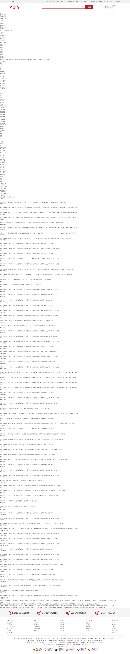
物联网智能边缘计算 (74, 605)
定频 (1, 135)
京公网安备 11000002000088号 (38, 641)
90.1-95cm (3, 85)
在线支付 (62, 625)
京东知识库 (3, 15)
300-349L (2, 114)
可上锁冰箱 (63, 600)
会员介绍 (9, 625)
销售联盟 (70, 638)
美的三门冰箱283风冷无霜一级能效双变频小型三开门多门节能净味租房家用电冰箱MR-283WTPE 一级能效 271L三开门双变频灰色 (33, 202)
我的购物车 (110, 7)
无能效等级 (3, 106)
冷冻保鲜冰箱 (15, 600)
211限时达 (36, 625)
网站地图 (87, 605)
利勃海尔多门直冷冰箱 (90, 600)
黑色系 (1, 52)
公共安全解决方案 (48, 607)
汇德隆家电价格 (24, 600)
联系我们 (23, 638)
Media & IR (113, 638)
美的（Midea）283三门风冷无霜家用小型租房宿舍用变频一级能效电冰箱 (18, 501)
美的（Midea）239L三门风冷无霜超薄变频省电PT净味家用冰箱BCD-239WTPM (20, 284)
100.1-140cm (3, 185)
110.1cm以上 (3, 88)
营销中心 (50, 638)
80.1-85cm (3, 82)
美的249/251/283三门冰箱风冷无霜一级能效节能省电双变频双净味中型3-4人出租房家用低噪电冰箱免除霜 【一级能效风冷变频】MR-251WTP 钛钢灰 (38, 377)
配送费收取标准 (38, 628)
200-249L (2, 111)
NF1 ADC (110, 605)
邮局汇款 (62, 628)
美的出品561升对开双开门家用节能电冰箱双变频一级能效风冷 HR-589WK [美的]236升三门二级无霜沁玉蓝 (27, 418)
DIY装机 (114, 625)
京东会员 (78, 1)
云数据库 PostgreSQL (29, 605)
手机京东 (93, 1)
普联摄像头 (3, 18)
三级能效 (2, 102)
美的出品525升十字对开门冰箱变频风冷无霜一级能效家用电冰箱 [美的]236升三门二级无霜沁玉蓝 (24, 408)
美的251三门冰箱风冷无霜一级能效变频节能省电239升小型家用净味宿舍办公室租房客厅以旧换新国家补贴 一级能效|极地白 (31, 222)
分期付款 (62, 626)
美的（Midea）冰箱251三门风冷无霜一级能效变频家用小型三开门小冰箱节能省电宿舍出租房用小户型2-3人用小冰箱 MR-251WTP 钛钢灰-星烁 (36, 269)
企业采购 (85, 1)
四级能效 (2, 104)
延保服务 (114, 626)
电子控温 (2, 126)
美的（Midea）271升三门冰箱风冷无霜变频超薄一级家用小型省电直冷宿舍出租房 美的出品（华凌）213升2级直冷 (29, 315)
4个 (1, 70)
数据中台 (43, 605)
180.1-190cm (3, 193)
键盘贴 (1, 23)
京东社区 (77, 638)
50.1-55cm (3, 149)
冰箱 (5, 30)
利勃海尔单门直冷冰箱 (35, 600)
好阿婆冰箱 (70, 600)
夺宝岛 (114, 623)
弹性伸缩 (100, 605)
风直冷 (1, 94)
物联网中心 (92, 607)
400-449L (2, 116)
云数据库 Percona (4, 605)
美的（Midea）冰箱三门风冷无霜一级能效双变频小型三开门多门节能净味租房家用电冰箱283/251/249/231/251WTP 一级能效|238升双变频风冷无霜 (37, 233)
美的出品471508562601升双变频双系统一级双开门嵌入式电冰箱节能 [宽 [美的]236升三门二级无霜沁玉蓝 (27, 279)
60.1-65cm (3, 75)
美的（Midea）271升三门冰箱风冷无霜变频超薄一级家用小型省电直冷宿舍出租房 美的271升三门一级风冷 (27, 253)
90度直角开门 (3, 42)
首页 (1, 30)
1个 (1, 64)
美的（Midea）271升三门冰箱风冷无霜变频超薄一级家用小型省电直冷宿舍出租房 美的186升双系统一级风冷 (27, 362)
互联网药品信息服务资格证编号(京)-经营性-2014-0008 (72, 641)
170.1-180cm (3, 192)
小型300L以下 (3, 61)
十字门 (1, 143)
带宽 (29, 607)
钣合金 (1, 176)
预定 (47, 605)
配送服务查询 (37, 626)
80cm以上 (2, 159)
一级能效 (2, 99)
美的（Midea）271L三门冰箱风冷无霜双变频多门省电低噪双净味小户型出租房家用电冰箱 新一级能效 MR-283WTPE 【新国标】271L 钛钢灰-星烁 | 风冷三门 (40, 413)
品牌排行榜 (3, 16)
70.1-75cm (3, 78)
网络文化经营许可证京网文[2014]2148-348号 (71, 643)
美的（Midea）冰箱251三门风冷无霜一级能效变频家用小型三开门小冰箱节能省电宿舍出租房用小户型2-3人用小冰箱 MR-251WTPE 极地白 (35, 238)
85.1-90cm (3, 83)
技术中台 (41, 607)
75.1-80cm (3, 80)
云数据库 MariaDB (100, 607)
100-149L (2, 121)
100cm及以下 (3, 183)
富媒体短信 (38, 605)
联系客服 (9, 632)
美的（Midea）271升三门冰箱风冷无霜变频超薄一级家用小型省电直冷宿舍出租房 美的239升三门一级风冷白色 (28, 295)
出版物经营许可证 (53, 643)
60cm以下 (2, 73)
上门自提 (36, 623)
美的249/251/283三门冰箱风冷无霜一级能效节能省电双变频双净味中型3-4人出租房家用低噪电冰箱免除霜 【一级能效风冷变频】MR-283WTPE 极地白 (38, 382)
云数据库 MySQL (93, 605)
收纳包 (1, 22)
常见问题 (9, 628)
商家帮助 (43, 638)
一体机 (1, 20)
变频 (1, 133)
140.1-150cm (3, 186)
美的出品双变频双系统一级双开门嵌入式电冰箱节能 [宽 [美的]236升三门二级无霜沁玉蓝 (22, 480)
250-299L (2, 113)
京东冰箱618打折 (78, 600)
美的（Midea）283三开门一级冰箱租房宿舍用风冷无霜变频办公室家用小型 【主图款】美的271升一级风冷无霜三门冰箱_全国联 (32, 490)
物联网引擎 (86, 607)
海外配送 (36, 630)
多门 (1, 145)
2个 (1, 66)
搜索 (89, 7)
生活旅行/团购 (11, 626)
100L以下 (2, 107)
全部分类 (2, 13)
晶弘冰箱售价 (45, 600)
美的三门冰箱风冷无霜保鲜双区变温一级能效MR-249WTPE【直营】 (17, 506)
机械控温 (2, 130)
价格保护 (88, 625)
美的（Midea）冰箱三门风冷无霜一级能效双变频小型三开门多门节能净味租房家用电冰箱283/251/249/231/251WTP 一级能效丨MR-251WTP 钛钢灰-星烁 (39, 212)
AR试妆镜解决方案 (71, 607)
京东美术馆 (3, 27)
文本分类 (82, 605)
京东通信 (114, 630)
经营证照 (86, 644)
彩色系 (1, 47)
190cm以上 (3, 195)
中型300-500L (3, 63)
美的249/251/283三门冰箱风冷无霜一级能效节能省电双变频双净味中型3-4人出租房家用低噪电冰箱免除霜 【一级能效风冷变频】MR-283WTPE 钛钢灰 (38, 372)
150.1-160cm (3, 188)
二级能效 (2, 101)
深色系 (1, 56)
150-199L (2, 109)
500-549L (2, 119)
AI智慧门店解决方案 (23, 607)
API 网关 (55, 607)
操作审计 (66, 605)
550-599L (2, 123)
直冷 (1, 97)
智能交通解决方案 (53, 605)
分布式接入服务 (35, 607)
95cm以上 (2, 174)
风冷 (1, 95)
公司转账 (62, 630)
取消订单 (88, 630)
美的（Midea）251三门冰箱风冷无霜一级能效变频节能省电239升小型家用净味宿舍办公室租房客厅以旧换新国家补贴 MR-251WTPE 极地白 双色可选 (38, 217)
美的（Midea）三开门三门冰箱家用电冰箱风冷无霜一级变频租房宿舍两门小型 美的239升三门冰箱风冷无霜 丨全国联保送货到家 (32, 434)
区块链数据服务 (62, 607)
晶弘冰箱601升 (112, 600)
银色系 (1, 54)
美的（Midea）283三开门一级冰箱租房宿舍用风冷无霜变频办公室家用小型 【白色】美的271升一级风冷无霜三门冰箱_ (30, 485)
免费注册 (56, 1)
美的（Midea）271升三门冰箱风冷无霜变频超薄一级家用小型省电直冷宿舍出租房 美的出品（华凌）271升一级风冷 (29, 248)
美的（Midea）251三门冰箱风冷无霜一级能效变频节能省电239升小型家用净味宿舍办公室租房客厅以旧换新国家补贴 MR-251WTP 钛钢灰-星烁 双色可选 (39, 207)
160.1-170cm (3, 190)
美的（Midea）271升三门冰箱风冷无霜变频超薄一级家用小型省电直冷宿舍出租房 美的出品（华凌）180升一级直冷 (29, 264)
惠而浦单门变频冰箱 (5, 600)
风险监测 (84, 638)
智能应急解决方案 (12, 607)
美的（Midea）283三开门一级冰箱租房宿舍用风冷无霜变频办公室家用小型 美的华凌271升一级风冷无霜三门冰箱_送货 (30, 495)
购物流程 (9, 623)
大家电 (9, 630)
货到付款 (62, 623)
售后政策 (88, 623)
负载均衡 (105, 605)
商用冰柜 (2, 39)
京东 (20, 7)
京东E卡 (114, 628)
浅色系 (1, 51)
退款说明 (88, 626)
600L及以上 (3, 125)
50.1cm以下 (3, 147)
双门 (1, 138)
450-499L (2, 118)
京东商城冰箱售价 (101, 600)
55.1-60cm (3, 150)
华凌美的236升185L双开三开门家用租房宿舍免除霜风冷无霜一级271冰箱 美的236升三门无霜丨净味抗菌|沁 (27, 325)
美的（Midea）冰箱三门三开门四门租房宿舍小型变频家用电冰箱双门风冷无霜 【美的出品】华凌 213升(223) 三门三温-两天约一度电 (33, 459)
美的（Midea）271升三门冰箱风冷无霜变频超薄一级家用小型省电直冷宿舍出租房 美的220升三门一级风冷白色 (28, 351)
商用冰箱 (2, 37)
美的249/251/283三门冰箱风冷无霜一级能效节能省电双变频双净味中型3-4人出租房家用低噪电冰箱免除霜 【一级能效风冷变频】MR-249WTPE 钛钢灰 (38, 387)
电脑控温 (2, 128)
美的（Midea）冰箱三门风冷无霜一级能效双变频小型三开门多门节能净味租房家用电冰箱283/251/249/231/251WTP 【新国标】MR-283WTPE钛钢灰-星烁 (39, 228)
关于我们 (16, 638)
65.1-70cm (3, 76)
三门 (1, 140)
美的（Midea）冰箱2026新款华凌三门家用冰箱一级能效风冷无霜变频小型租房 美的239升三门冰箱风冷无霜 (27, 454)
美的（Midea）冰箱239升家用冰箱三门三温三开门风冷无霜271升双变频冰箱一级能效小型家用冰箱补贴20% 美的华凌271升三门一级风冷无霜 (36, 274)
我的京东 (70, 1)
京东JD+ (114, 632)
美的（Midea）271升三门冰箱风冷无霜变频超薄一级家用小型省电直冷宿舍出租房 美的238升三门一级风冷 (27, 243)
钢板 (1, 178)
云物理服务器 (79, 607)
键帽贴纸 (2, 25)
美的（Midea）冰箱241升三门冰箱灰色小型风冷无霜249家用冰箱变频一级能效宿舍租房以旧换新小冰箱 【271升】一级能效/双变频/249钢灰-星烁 (37, 423)
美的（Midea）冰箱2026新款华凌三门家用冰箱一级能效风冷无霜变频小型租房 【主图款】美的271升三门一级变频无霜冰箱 (31, 439)
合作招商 (36, 638)
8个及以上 (2, 71)
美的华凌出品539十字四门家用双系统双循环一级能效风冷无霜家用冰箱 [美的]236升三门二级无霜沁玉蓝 (26, 320)
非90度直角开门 (4, 44)
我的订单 (63, 1)
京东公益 (97, 638)
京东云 (72, 646)
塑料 (1, 181)
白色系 (1, 49)
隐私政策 (90, 638)
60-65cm (2, 162)
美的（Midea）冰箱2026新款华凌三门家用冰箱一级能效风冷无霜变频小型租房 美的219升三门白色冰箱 (26, 444)
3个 (1, 68)
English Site (105, 638)
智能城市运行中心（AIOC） (17, 605)
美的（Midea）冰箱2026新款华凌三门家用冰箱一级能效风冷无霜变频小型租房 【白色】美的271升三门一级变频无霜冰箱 (31, 449)
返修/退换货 (89, 628)
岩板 (1, 180)
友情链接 (63, 638)
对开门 (1, 142)
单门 (1, 137)
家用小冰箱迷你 (55, 600)
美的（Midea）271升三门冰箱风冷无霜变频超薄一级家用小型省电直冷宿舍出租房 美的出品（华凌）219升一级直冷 (29, 259)
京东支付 (66, 646)
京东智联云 (61, 605)
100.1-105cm (3, 87)
